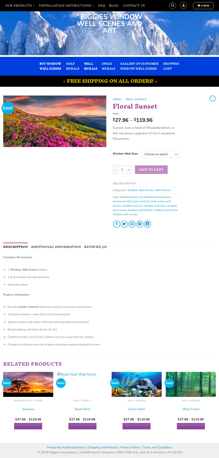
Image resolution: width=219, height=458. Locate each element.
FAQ (101, 5)
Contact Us (134, 5)
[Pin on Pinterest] (139, 224)
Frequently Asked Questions (66, 447)
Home (117, 99)
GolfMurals (72, 66)
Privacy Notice (130, 447)
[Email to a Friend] (132, 224)
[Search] (172, 5)
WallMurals (90, 66)
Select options (28, 426)
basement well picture (157, 197)
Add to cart (151, 169)
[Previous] (3, 406)
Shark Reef (82, 409)
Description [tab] (15, 246)
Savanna (28, 409)
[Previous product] (213, 99)
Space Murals (108, 66)
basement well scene (126, 201)
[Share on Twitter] (124, 224)
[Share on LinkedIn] (147, 224)
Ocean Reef (136, 409)
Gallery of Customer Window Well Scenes (139, 66)
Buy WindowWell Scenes (50, 66)
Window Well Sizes (125, 153)
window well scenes (125, 214)
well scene (157, 201)
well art (144, 201)
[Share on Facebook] (116, 224)
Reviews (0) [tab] (95, 246)
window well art (132, 206)
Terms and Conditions (157, 447)
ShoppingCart (171, 66)
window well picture (139, 210)
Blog (114, 5)
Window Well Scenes (140, 190)
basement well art (131, 197)
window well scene (166, 210)
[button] (183, 5)
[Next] (215, 406)
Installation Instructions (65, 5)
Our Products (18, 5)
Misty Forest (190, 409)
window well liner (155, 206)
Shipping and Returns (103, 447)
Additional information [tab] (56, 246)
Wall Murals (136, 99)
